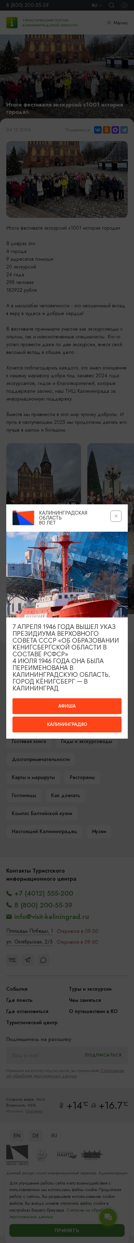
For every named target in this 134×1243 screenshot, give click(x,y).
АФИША (67, 706)
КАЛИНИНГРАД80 (67, 724)
